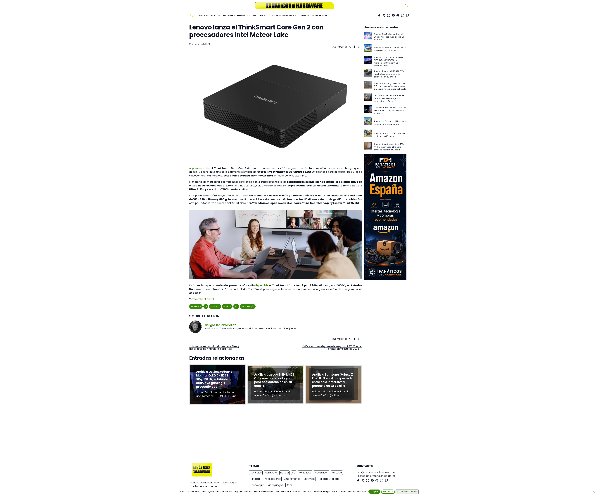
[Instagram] (388, 15)
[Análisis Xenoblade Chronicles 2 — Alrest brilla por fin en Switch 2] (368, 49)
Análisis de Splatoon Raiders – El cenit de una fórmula (389, 135)
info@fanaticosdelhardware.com (377, 472)
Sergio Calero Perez (220, 325)
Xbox (289, 485)
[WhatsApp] (402, 15)
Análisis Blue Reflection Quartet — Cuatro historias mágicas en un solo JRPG (389, 37)
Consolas (256, 472)
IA (206, 306)
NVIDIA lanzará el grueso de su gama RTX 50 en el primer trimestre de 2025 (332, 348)
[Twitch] (407, 15)
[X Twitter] (383, 15)
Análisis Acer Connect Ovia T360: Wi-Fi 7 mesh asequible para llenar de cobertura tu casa (389, 147)
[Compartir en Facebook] (354, 47)
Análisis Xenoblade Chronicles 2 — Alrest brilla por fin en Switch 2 (390, 49)
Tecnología (248, 306)
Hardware (196, 306)
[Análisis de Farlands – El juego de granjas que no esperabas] (368, 122)
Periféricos (305, 472)
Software (309, 479)
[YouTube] (393, 15)
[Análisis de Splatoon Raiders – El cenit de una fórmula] (368, 135)
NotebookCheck (204, 299)
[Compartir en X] (349, 47)
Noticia (227, 306)
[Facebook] (379, 15)
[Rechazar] (594, 492)
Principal (255, 479)
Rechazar (388, 491)
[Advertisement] (296, 434)
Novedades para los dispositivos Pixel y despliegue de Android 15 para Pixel (214, 348)
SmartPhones (292, 479)
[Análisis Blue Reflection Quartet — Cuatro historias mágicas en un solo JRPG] (368, 37)
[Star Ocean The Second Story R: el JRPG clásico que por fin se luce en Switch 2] (368, 110)
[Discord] (397, 15)
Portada (337, 472)
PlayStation (321, 472)
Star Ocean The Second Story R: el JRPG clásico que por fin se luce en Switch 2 (390, 110)
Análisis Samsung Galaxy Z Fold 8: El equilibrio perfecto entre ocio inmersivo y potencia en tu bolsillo (390, 86)
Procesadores (272, 479)
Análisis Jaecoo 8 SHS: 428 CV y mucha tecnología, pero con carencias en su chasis (389, 74)
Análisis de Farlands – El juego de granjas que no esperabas (390, 122)
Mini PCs (215, 306)
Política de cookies (407, 491)
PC (236, 306)
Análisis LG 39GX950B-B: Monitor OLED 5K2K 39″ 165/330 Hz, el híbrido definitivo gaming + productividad (389, 61)
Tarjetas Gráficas (328, 479)
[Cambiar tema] (406, 5)
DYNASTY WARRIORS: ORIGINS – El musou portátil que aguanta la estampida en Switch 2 (389, 98)
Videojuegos (275, 485)
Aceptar (374, 491)
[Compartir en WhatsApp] (359, 47)
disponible (261, 285)
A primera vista (199, 168)
